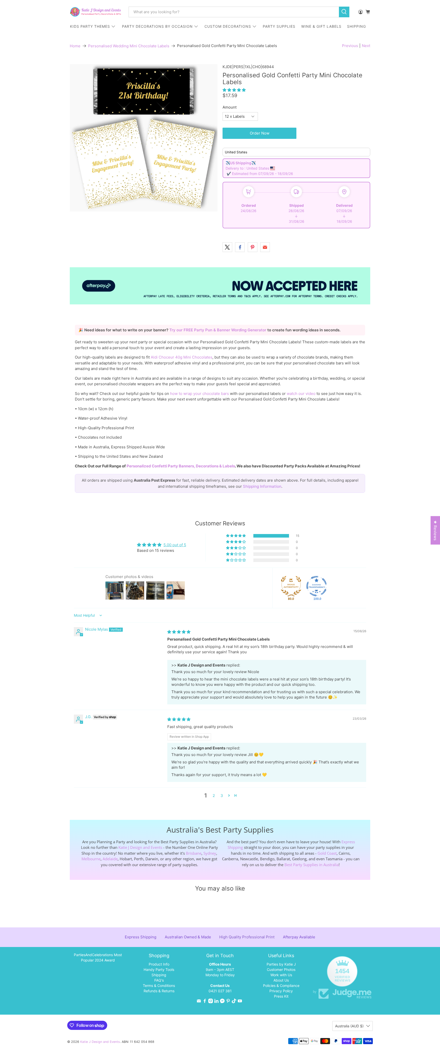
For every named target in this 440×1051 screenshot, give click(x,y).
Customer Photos (281, 969)
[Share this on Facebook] (240, 247)
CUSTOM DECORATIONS (227, 26)
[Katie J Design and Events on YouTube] (240, 1002)
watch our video (301, 393)
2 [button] (214, 795)
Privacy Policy (281, 991)
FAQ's (159, 980)
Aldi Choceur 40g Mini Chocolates (181, 357)
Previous (350, 45)
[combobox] (234, 12)
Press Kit (281, 996)
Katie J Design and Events (140, 847)
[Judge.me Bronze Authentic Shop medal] (291, 586)
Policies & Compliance (281, 985)
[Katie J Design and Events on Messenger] (222, 1002)
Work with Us (281, 975)
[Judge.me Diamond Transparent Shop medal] (316, 586)
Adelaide (110, 858)
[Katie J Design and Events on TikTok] (234, 1002)
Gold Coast (327, 853)
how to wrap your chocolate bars (199, 393)
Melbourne (91, 858)
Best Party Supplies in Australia (311, 864)
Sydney (209, 853)
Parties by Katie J (281, 964)
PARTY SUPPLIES (279, 26)
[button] (234, 89)
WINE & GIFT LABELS (321, 26)
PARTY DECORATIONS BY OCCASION (157, 26)
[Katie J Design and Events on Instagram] (210, 1002)
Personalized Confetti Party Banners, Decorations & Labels (181, 466)
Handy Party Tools (159, 969)
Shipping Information (262, 486)
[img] (178, 631)
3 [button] (222, 795)
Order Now (259, 133)
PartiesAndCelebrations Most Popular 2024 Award (98, 957)
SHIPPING (356, 26)
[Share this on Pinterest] (252, 247)
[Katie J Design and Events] (95, 12)
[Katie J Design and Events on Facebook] (204, 1002)
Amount (230, 107)
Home (75, 46)
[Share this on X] (227, 247)
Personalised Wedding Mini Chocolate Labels (128, 46)
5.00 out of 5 (174, 544)
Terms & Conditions (159, 985)
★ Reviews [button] (435, 530)
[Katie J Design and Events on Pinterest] (228, 1002)
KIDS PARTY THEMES (90, 26)
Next (366, 45)
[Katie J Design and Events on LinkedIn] (216, 1002)
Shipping (159, 975)
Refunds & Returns (159, 991)
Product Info (159, 964)
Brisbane (193, 853)
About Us (281, 980)
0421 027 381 (220, 991)
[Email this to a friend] (265, 247)
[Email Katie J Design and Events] (199, 1002)
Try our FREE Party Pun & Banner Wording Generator (218, 330)
